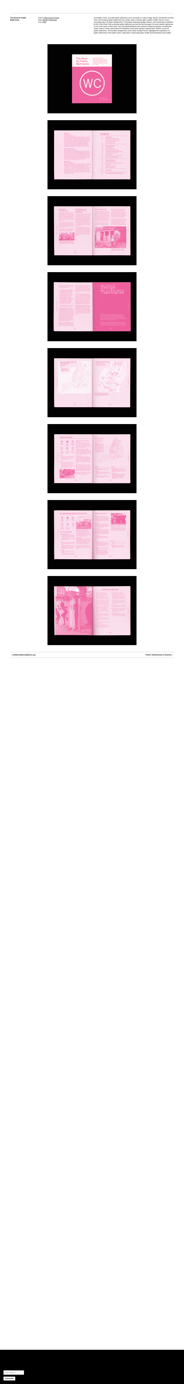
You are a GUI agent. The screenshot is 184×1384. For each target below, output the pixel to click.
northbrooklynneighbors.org (23, 655)
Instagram (127, 1358)
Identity (45, 20)
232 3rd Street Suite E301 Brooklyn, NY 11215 (101, 7)
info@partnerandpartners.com (132, 4)
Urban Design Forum (51, 18)
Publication (52, 20)
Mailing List (7, 1367)
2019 (44, 22)
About (171, 4)
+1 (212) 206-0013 (128, 6)
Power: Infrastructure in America (159, 655)
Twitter (134, 1358)
